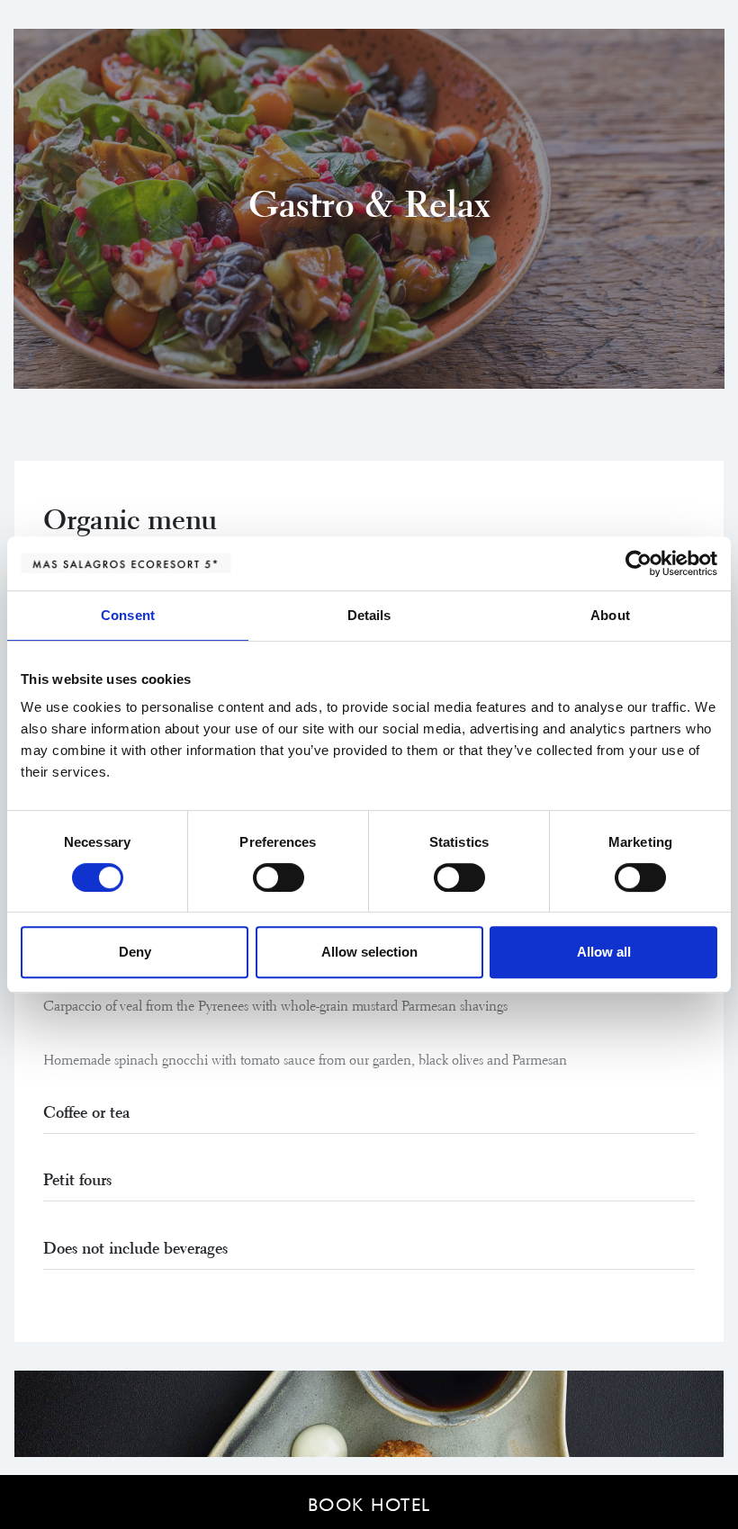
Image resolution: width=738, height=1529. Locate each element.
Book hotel (369, 1502)
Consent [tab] (128, 615)
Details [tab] (369, 615)
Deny (135, 951)
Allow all (604, 951)
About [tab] (610, 615)
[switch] (278, 877)
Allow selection (369, 951)
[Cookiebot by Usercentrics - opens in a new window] (638, 563)
